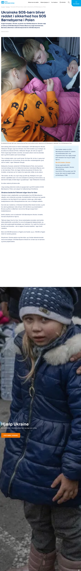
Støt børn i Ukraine (11, 435)
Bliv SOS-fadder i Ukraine (63, 162)
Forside (3, 7)
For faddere (54, 2)
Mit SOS (63, 2)
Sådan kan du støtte (33, 2)
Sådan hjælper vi (44, 2)
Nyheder (8, 7)
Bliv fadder (76, 4)
